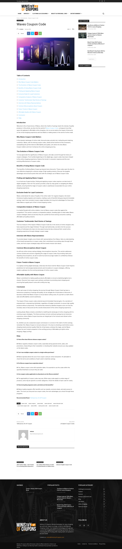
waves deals (40, 403)
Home (18, 18)
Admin (21, 29)
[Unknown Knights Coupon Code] (65, 456)
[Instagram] (102, 1)
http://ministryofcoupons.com (36, 433)
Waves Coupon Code (52, 128)
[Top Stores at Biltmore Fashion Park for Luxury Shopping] (82, 27)
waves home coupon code (23, 405)
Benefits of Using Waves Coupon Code (29, 88)
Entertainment (24, 18)
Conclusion (21, 115)
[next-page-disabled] (20, 470)
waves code (24, 403)
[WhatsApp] (40, 33)
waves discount (48, 403)
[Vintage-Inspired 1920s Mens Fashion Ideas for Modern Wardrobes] (82, 35)
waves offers (34, 405)
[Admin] (18, 29)
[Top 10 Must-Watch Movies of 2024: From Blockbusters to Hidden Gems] (46, 456)
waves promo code (43, 405)
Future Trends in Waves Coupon (27, 109)
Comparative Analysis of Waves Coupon (30, 97)
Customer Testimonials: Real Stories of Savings (32, 100)
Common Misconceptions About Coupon (30, 106)
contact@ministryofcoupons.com (55, 537)
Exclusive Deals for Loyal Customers (29, 94)
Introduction (22, 79)
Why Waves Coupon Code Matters (28, 82)
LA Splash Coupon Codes (67, 423)
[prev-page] (18, 470)
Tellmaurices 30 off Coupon (38, 398)
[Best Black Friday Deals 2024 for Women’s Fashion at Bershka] (82, 53)
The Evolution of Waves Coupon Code (29, 85)
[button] (103, 14)
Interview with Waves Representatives (29, 103)
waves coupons (32, 403)
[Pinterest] (104, 1)
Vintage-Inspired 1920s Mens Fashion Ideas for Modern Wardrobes (96, 35)
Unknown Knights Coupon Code (64, 464)
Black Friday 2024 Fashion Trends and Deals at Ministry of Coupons (96, 43)
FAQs (19, 118)
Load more (91, 59)
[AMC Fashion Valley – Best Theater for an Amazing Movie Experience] (26, 456)
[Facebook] (100, 1)
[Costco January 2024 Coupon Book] (21, 491)
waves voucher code (53, 405)
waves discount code (58, 403)
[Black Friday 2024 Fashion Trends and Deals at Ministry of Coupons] (82, 44)
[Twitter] (32, 33)
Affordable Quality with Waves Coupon (29, 112)
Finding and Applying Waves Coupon (29, 91)
